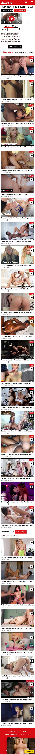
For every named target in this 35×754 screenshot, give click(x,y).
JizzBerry (6, 2)
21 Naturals (7, 10)
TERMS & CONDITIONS (10, 734)
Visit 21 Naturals (14, 46)
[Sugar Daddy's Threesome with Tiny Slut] (17, 278)
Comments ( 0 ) (7, 532)
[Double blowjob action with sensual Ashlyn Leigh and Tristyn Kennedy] (17, 420)
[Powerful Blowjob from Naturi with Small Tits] (17, 349)
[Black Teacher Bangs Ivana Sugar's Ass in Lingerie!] (17, 112)
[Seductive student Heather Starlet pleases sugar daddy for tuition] (17, 136)
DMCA (24, 731)
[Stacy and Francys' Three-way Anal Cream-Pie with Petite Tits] (17, 467)
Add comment (21, 531)
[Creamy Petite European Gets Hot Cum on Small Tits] (17, 89)
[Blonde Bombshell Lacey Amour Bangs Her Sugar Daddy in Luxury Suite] (17, 183)
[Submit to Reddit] (14, 15)
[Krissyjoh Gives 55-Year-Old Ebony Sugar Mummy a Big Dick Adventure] (17, 444)
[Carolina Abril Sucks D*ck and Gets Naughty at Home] (17, 373)
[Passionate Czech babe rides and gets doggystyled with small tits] (17, 515)
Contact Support (13, 731)
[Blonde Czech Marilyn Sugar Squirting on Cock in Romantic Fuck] (17, 160)
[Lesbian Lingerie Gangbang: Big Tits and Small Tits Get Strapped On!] (17, 396)
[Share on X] (18, 15)
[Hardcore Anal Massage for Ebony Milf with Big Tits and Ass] (17, 325)
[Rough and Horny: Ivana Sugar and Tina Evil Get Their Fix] (17, 65)
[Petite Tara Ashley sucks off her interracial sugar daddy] (17, 231)
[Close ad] (33, 740)
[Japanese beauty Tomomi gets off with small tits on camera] (17, 302)
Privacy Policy (25, 734)
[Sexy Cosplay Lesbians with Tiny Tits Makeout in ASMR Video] (17, 491)
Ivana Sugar (20, 10)
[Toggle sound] (9, 740)
